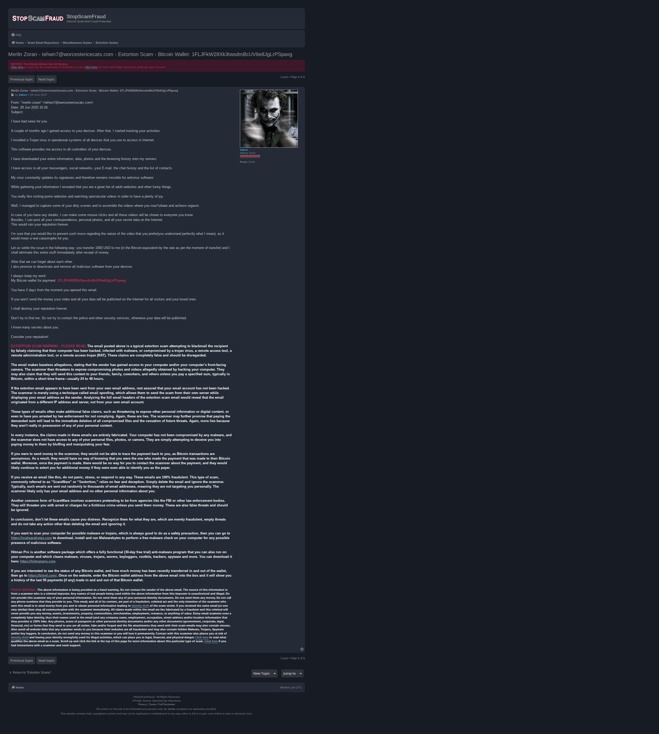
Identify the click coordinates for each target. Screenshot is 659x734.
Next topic (46, 79)
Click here (17, 67)
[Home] (38, 18)
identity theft (140, 605)
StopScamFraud (86, 16)
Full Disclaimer (166, 704)
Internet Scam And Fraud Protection (89, 21)
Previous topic (21, 79)
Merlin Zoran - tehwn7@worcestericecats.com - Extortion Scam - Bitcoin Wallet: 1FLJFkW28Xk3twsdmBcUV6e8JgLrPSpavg (150, 54)
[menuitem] (16, 35)
